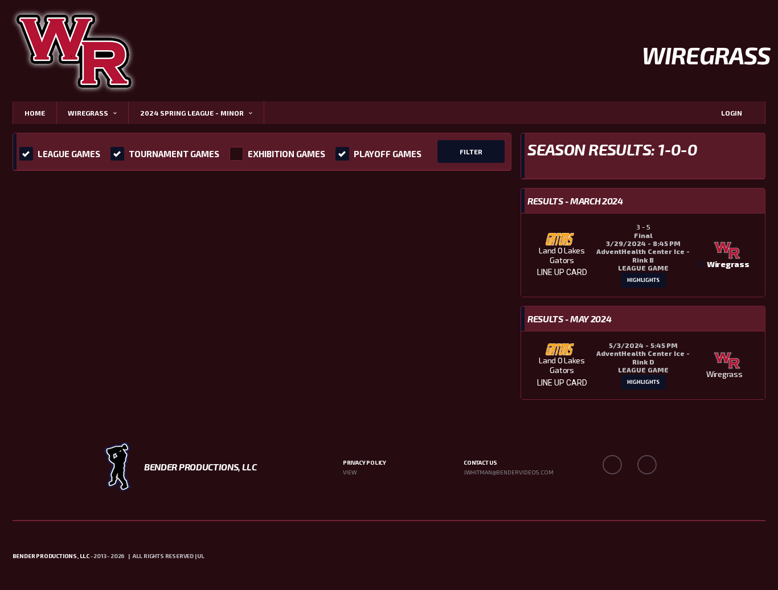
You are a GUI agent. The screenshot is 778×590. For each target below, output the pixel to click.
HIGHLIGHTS (643, 280)
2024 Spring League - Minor (192, 113)
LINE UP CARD (562, 272)
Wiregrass (88, 113)
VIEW (350, 472)
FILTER (471, 151)
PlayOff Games (387, 154)
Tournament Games (174, 154)
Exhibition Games (286, 154)
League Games (69, 154)
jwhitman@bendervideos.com (509, 472)
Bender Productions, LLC (51, 555)
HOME (34, 113)
